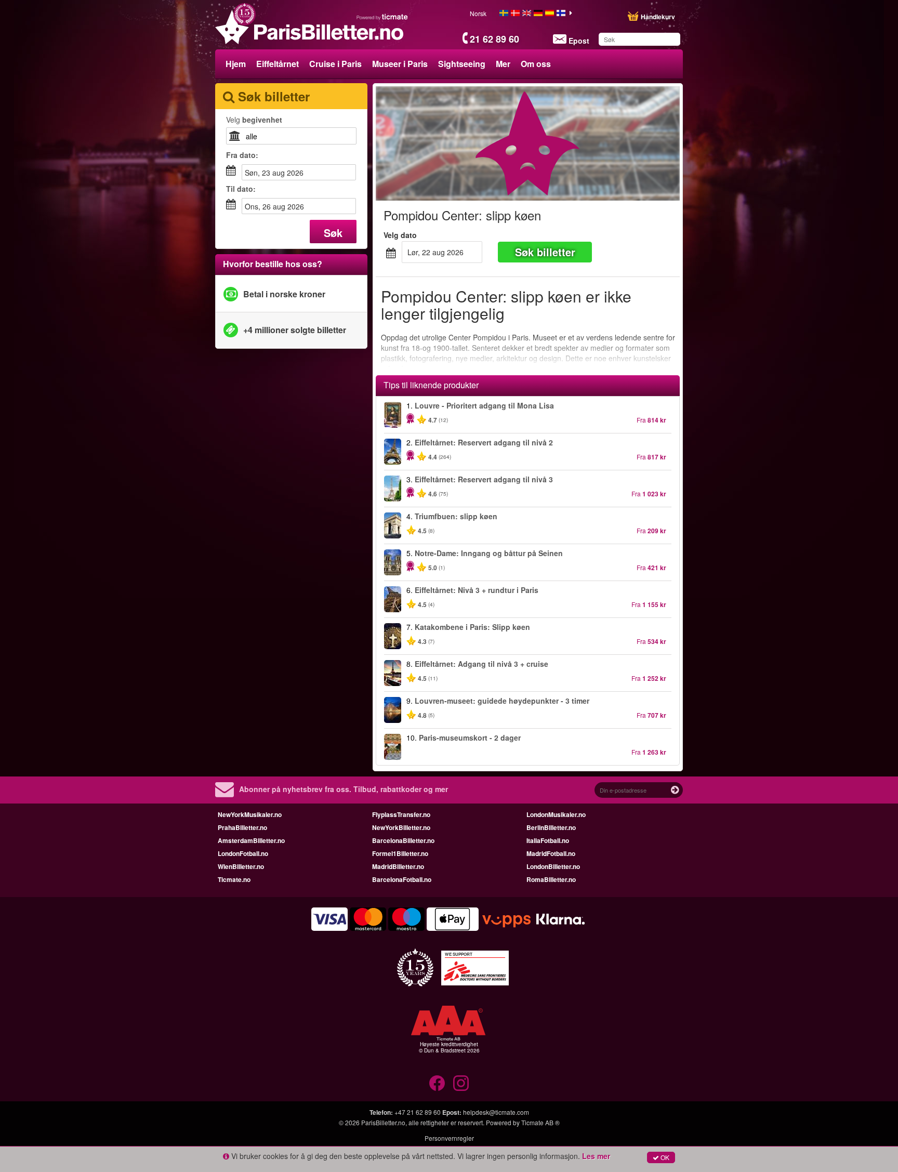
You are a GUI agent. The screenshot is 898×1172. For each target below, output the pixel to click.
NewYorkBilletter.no (401, 827)
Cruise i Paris (335, 64)
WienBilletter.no (241, 866)
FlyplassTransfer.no (401, 814)
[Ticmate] (382, 16)
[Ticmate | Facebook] (437, 1083)
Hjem (236, 64)
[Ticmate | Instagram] (461, 1083)
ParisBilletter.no (383, 1122)
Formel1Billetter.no (400, 853)
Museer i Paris (400, 64)
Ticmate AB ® (540, 1122)
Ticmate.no (234, 879)
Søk (333, 232)
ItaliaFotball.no (547, 840)
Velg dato (400, 235)
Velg (254, 119)
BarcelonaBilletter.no (403, 840)
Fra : (242, 155)
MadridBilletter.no (398, 866)
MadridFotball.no (550, 853)
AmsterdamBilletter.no (251, 840)
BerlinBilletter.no (551, 827)
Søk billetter (545, 251)
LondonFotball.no (243, 853)
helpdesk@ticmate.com (496, 1112)
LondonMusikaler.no (556, 814)
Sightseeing (461, 64)
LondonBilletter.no (553, 866)
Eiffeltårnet (277, 64)
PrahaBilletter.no (242, 827)
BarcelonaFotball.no (401, 879)
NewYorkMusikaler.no (250, 814)
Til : (241, 188)
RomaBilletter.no (551, 879)
